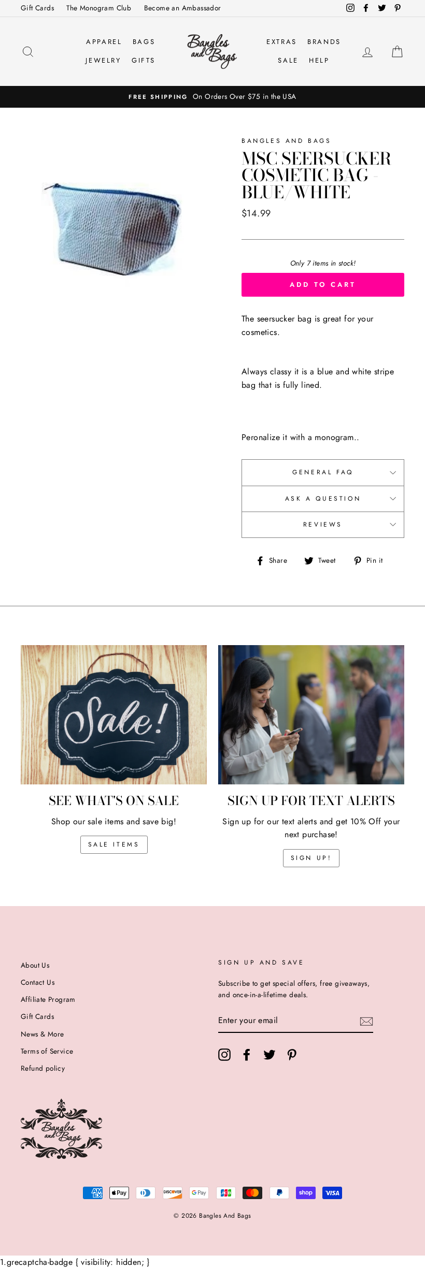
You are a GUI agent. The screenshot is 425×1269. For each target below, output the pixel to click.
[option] (212, 97)
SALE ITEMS (114, 844)
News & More (42, 1034)
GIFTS (143, 60)
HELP (319, 60)
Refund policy (43, 1068)
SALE (288, 60)
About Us (35, 965)
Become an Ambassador (182, 8)
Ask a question (323, 498)
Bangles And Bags (287, 140)
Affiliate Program (48, 999)
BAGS (144, 42)
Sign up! (311, 858)
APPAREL (104, 42)
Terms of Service (47, 1051)
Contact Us (37, 982)
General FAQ (322, 472)
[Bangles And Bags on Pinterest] (292, 1054)
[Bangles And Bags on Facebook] (246, 1054)
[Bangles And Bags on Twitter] (269, 1054)
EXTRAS (281, 42)
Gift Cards (37, 8)
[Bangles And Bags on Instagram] (224, 1054)
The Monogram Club (98, 8)
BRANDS (324, 42)
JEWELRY (103, 60)
